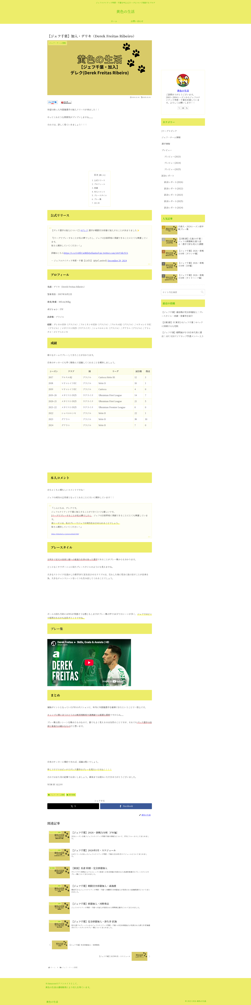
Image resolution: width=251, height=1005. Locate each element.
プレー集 (97, 199)
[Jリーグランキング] (66, 101)
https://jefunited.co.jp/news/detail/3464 (65, 534)
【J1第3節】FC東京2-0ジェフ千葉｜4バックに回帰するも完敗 (182, 324)
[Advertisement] (99, 148)
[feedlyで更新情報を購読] (183, 108)
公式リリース (99, 180)
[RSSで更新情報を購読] (187, 108)
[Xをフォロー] (179, 108)
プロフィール (99, 184)
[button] (202, 292)
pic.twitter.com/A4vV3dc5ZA (113, 252)
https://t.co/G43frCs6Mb (76, 252)
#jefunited (93, 252)
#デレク (84, 230)
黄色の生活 (183, 90)
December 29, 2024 (117, 260)
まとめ (97, 202)
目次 (96, 174)
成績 (96, 187)
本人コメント (99, 191)
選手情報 (72, 795)
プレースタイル (100, 195)
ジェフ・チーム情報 (57, 795)
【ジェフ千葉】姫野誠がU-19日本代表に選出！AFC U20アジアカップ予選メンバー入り (183, 334)
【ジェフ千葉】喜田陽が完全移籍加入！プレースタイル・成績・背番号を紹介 (182, 314)
